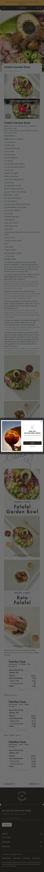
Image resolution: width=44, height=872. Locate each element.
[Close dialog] (41, 422)
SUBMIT (32, 443)
